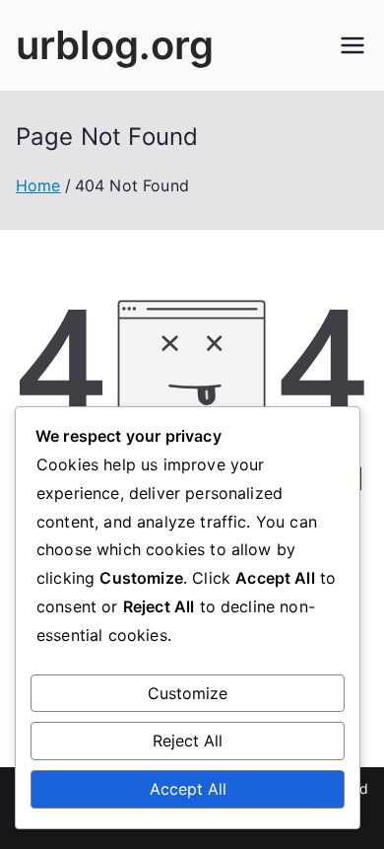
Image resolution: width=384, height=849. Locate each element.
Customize (187, 693)
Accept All (188, 789)
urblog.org (115, 45)
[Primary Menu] (352, 45)
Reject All (188, 740)
